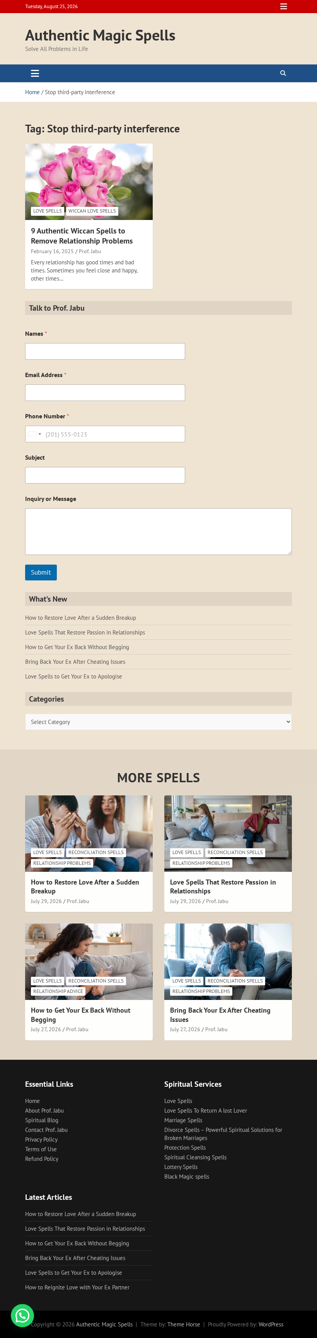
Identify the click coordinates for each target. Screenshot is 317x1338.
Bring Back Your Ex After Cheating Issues (75, 661)
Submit (41, 572)
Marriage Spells (183, 1120)
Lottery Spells (181, 1167)
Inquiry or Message (50, 498)
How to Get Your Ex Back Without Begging (77, 647)
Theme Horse (183, 1324)
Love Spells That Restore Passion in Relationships (85, 632)
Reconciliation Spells (96, 852)
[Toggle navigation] (35, 73)
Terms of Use (41, 1149)
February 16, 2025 (52, 251)
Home (32, 1101)
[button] (22, 1315)
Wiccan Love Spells (92, 211)
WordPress (271, 1324)
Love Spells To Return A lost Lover (205, 1110)
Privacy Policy (41, 1139)
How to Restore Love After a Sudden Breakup (80, 617)
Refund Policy (41, 1158)
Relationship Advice (58, 991)
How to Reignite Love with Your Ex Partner (77, 1287)
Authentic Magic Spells (100, 35)
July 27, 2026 (46, 1029)
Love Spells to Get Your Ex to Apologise (73, 676)
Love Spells (47, 211)
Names (36, 333)
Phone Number (47, 416)
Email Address (45, 375)
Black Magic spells (186, 1176)
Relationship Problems (62, 863)
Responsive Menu (284, 6)
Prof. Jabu (90, 251)
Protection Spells (185, 1147)
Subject (35, 457)
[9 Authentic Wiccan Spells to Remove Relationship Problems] (89, 181)
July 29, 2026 (46, 901)
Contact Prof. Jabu (46, 1129)
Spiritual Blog (41, 1120)
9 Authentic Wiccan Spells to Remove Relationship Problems (82, 236)
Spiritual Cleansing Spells (195, 1157)
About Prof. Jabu (44, 1110)
